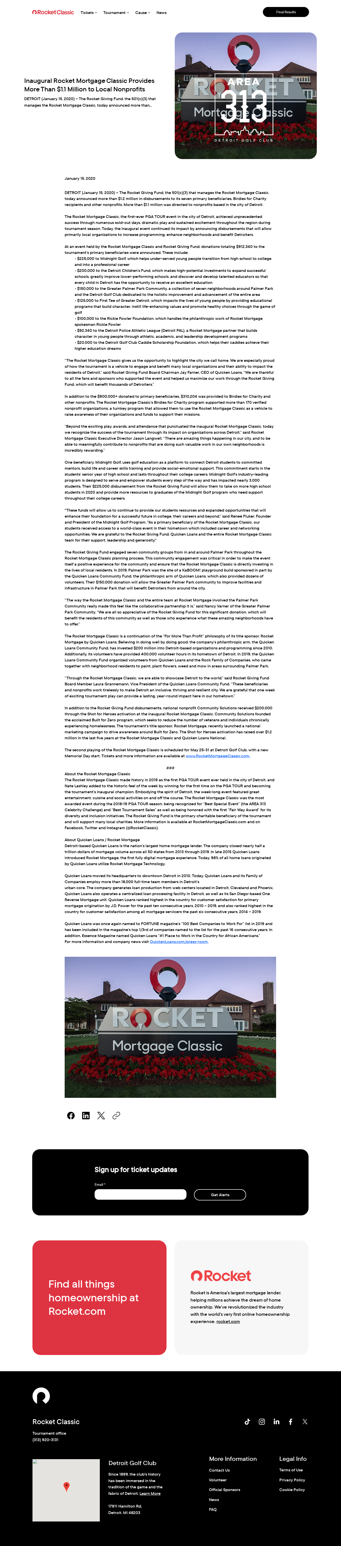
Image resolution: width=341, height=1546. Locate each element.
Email (100, 1184)
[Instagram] (262, 1421)
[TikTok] (247, 1421)
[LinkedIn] (86, 1115)
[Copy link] (116, 1115)
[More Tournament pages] (128, 12)
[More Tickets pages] (96, 12)
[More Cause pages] (149, 12)
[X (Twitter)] (101, 1115)
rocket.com (228, 1321)
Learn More (150, 1493)
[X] (305, 1421)
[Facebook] (71, 1115)
